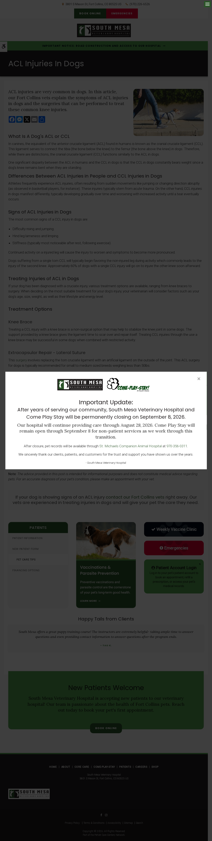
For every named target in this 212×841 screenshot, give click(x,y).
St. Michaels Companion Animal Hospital (130, 446)
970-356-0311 (176, 446)
